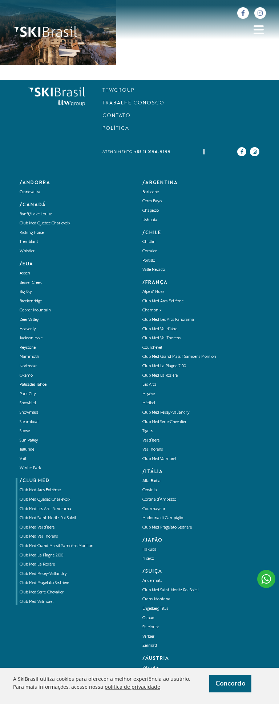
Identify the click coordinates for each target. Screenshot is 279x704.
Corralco (149, 251)
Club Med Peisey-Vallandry (43, 574)
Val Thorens (152, 450)
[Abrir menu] (258, 29)
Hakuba (149, 550)
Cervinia (149, 490)
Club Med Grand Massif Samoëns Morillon (56, 546)
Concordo (230, 683)
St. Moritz (150, 627)
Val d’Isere (150, 441)
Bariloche (150, 192)
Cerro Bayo (152, 201)
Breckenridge (31, 301)
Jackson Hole (31, 338)
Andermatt (152, 581)
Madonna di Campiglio (162, 518)
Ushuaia (149, 220)
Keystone (28, 348)
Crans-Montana (156, 599)
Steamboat (29, 422)
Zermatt (149, 646)
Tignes (147, 431)
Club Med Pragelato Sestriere (44, 583)
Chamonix (152, 310)
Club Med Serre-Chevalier (42, 593)
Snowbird (28, 403)
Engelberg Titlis (155, 609)
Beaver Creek (31, 283)
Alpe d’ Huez (153, 292)
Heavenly (28, 329)
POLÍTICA (115, 128)
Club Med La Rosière (37, 565)
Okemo (26, 376)
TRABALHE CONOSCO (133, 103)
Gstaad (148, 618)
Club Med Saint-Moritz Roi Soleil (48, 518)
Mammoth (29, 357)
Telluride (27, 450)
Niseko (148, 559)
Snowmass (29, 413)
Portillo (148, 261)
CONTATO (116, 115)
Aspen (25, 274)
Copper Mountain (35, 310)
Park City (28, 394)
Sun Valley (29, 441)
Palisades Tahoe (33, 385)
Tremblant (29, 242)
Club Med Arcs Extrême (40, 490)
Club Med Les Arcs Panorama (45, 509)
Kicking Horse (32, 233)
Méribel (148, 403)
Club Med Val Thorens (39, 537)
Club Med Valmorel (36, 602)
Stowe (25, 431)
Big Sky (26, 292)
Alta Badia (151, 481)
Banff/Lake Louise (36, 214)
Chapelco (150, 211)
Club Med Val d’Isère (37, 528)
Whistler (27, 251)
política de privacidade (132, 686)
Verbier (148, 637)
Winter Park (30, 468)
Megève (148, 394)
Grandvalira (30, 192)
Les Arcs (149, 385)
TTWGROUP (118, 90)
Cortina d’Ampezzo (159, 500)
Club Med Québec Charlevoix (45, 223)
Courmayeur (153, 509)
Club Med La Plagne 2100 (41, 556)
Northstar (28, 366)
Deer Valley (29, 320)
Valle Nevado (153, 270)
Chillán (148, 242)
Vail (23, 459)
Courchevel (152, 348)
